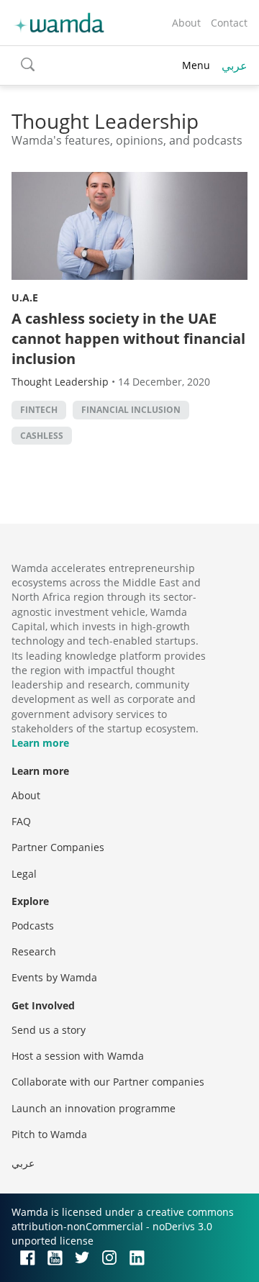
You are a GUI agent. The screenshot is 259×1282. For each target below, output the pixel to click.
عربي (234, 65)
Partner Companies (58, 847)
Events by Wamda (54, 977)
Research (34, 951)
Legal (24, 874)
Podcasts (33, 925)
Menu (196, 65)
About (186, 22)
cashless (41, 435)
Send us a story (49, 1030)
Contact (229, 22)
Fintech (39, 410)
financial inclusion (131, 410)
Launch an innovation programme (94, 1108)
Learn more (40, 743)
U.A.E (25, 297)
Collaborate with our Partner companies (108, 1081)
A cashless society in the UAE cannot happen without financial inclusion (128, 338)
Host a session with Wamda (78, 1056)
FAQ (21, 821)
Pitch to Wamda (49, 1134)
